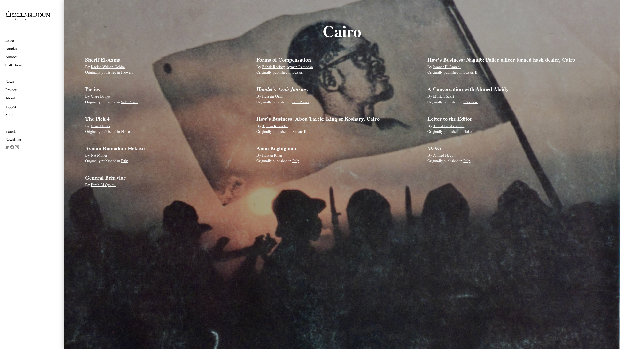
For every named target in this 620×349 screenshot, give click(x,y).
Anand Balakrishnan (448, 125)
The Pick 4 (97, 119)
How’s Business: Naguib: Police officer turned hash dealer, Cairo (501, 59)
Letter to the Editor (449, 119)
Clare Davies (100, 96)
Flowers (127, 72)
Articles (11, 48)
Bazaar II (470, 72)
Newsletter (13, 139)
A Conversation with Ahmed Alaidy (468, 89)
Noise (125, 131)
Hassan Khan (272, 155)
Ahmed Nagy (443, 155)
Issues (10, 40)
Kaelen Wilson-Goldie (108, 66)
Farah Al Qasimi (103, 184)
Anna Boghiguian (276, 148)
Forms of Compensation (283, 59)
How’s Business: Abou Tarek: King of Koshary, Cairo (318, 119)
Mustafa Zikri (443, 96)
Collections (14, 64)
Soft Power (129, 101)
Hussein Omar (273, 96)
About (10, 97)
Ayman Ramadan (300, 66)
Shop (9, 114)
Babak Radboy (273, 66)
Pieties (92, 89)
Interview (470, 101)
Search (10, 131)
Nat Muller (99, 155)
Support (11, 106)
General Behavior (105, 178)
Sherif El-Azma (103, 59)
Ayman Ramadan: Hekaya (115, 148)
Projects (11, 89)
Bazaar (297, 72)
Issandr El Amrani (447, 66)
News (9, 81)
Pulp (124, 160)
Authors (11, 56)
